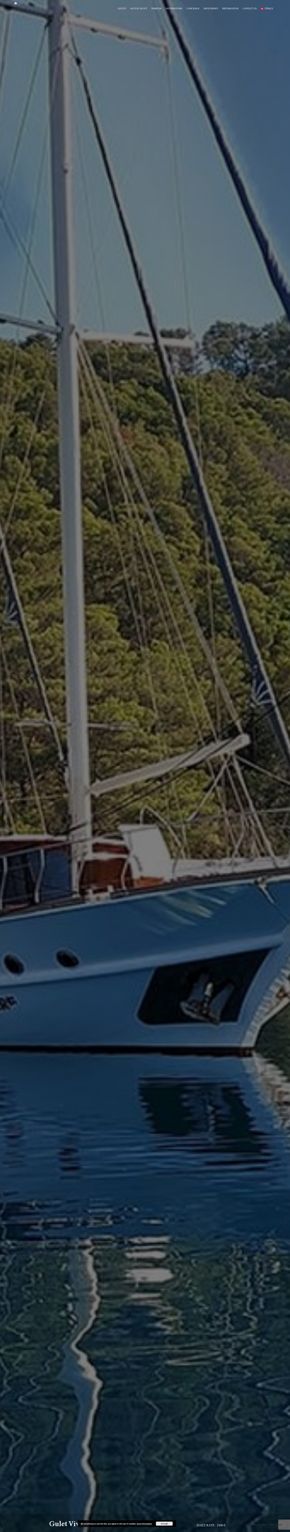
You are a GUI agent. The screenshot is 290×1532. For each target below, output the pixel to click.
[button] (265, 1524)
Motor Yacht (138, 8)
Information (230, 8)
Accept (164, 1523)
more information (144, 1523)
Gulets (122, 8)
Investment (211, 8)
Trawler (156, 8)
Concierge (192, 8)
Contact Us (250, 8)
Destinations (174, 8)
